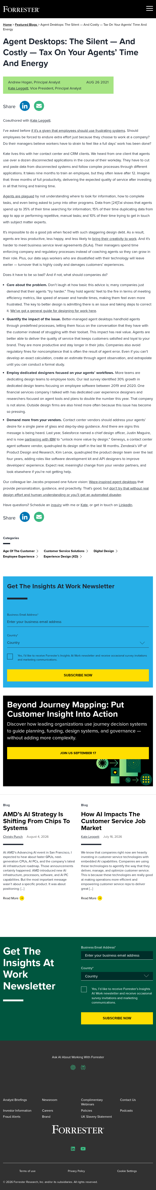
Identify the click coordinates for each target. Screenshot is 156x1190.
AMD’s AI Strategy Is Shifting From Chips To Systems (36, 820)
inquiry (56, 504)
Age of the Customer (19, 551)
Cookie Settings (127, 1171)
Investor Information (17, 1110)
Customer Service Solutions (64, 551)
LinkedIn (125, 504)
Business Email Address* (22, 615)
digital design (104, 551)
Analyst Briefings (15, 1099)
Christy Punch (13, 836)
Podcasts (126, 1110)
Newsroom (49, 1099)
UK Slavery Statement (96, 1116)
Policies (86, 1110)
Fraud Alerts (11, 1116)
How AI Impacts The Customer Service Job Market (113, 820)
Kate (84, 504)
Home (7, 24)
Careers (47, 1110)
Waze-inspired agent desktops (112, 481)
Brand (46, 1116)
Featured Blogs (26, 24)
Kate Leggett (18, 88)
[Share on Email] (39, 106)
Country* (12, 635)
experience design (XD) (61, 556)
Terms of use (27, 1171)
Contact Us (128, 1099)
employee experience (19, 556)
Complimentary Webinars (92, 1101)
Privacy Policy (76, 1171)
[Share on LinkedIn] (25, 106)
